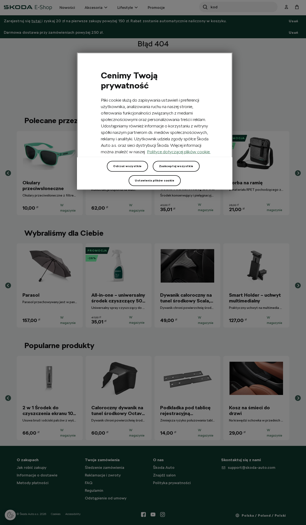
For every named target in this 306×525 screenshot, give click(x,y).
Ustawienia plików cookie (154, 180)
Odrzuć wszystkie (127, 166)
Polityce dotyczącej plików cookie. (178, 151)
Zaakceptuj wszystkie (176, 166)
